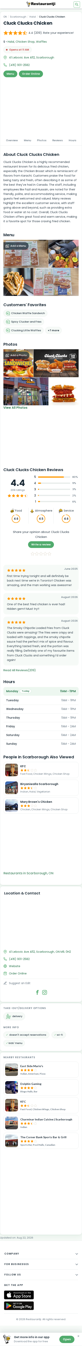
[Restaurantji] (41, 4)
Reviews (57, 140)
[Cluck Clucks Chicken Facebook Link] (37, 992)
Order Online (31, 74)
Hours (72, 140)
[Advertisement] (41, 106)
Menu (10, 74)
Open (67, 1339)
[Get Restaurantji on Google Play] (19, 1305)
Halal (32, 16)
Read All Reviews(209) (19, 670)
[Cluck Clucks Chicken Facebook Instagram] (44, 992)
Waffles (41, 42)
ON (5, 16)
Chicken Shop (25, 42)
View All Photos (15, 408)
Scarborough (18, 16)
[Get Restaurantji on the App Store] (19, 1294)
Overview (12, 140)
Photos (41, 140)
